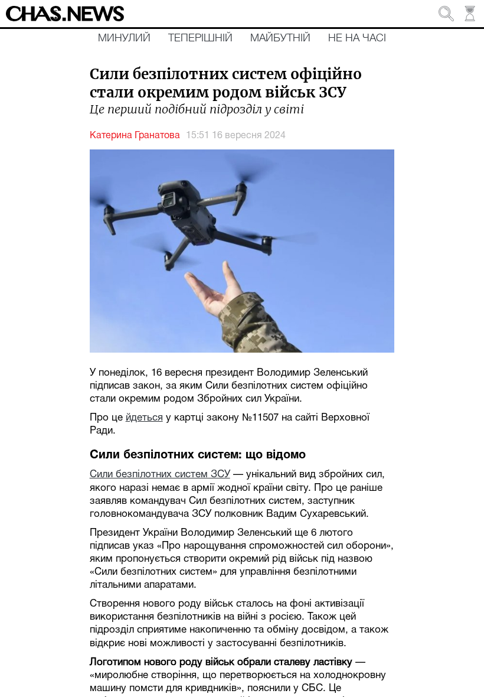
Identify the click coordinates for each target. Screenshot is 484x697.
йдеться (144, 417)
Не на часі (357, 38)
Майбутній (280, 38)
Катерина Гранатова (135, 136)
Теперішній (200, 38)
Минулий (124, 38)
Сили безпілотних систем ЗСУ (160, 474)
